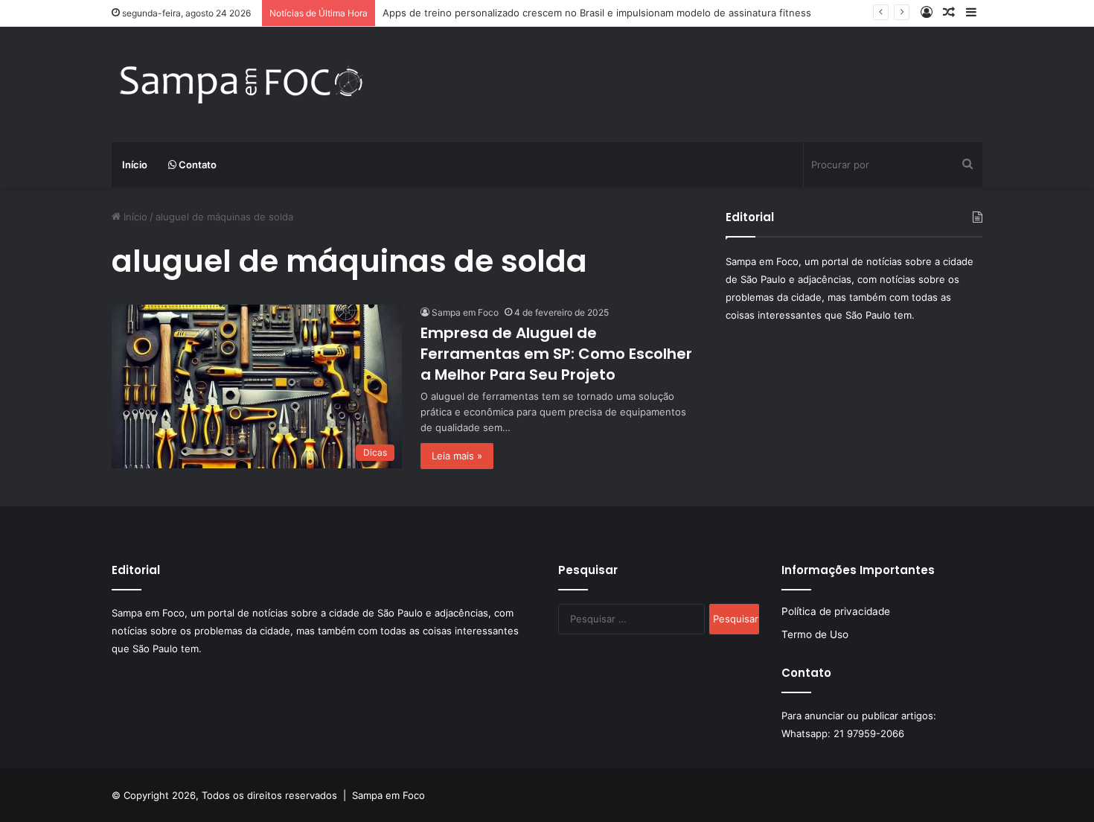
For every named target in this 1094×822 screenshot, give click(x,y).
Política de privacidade (835, 611)
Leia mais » (457, 456)
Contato (196, 165)
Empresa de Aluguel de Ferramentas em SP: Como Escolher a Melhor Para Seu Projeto (556, 353)
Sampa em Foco (465, 312)
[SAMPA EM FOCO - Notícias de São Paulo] (242, 84)
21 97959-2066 (869, 733)
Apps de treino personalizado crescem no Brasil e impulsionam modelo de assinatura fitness (597, 13)
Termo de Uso (814, 634)
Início (134, 165)
